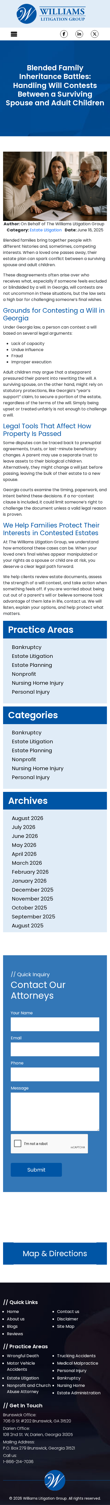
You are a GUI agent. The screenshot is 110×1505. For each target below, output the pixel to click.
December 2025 (32, 889)
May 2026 (24, 845)
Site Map (65, 1326)
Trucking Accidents (76, 1356)
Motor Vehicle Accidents (21, 1366)
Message (20, 1088)
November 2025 (32, 898)
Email (16, 1038)
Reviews (15, 1334)
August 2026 (27, 818)
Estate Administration (79, 1393)
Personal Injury (31, 691)
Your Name (22, 1013)
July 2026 (23, 827)
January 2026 (29, 880)
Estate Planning (32, 665)
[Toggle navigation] (14, 34)
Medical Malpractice (77, 1363)
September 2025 (33, 916)
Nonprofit (24, 674)
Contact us (68, 1312)
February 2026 (30, 871)
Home (13, 1312)
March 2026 (27, 863)
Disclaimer (67, 1319)
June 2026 (25, 836)
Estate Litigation (46, 230)
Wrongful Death (23, 1356)
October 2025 (29, 907)
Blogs (12, 1326)
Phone (17, 1063)
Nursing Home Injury (37, 683)
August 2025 (27, 925)
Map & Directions (55, 1253)
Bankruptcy (26, 647)
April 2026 (24, 854)
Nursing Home (71, 1385)
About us (16, 1319)
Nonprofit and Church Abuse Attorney (29, 1389)
